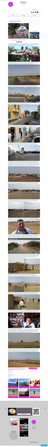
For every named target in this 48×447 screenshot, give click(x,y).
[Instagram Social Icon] (33, 12)
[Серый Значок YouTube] (32, 425)
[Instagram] (33, 425)
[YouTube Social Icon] (31, 12)
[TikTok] (37, 12)
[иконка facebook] (34, 425)
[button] (34, 9)
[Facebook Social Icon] (35, 12)
